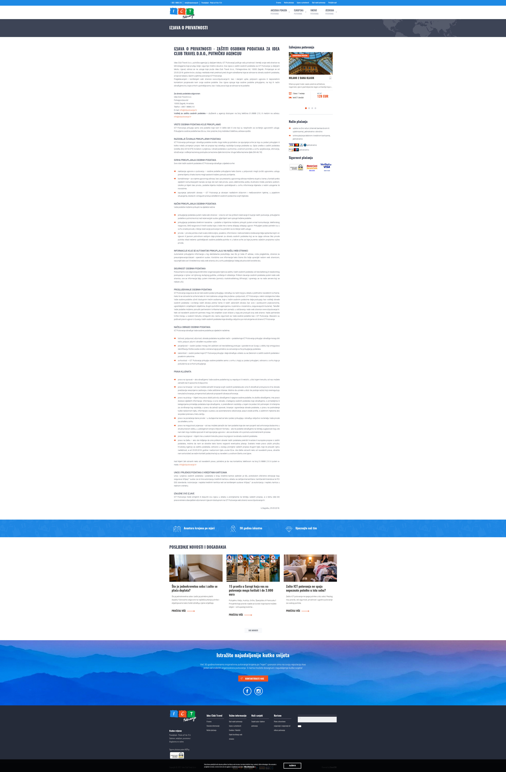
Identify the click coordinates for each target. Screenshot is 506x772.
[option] (311, 77)
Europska (298, 12)
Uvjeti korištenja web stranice (235, 737)
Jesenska (329, 12)
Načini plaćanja (289, 3)
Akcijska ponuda (279, 12)
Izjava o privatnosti (303, 3)
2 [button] (309, 108)
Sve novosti (253, 631)
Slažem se (292, 765)
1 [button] (306, 108)
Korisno (277, 716)
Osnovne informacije (213, 726)
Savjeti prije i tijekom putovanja (258, 724)
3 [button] (312, 108)
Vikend (314, 12)
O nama (278, 3)
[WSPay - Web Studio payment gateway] (296, 167)
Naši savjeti (257, 716)
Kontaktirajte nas (254, 679)
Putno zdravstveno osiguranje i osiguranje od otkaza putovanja (282, 726)
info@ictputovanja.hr (191, 3)
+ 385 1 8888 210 (176, 3)
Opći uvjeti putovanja (318, 3)
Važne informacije (237, 716)
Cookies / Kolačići (234, 730)
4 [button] (315, 108)
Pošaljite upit (332, 3)
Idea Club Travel (214, 716)
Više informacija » (250, 767)
